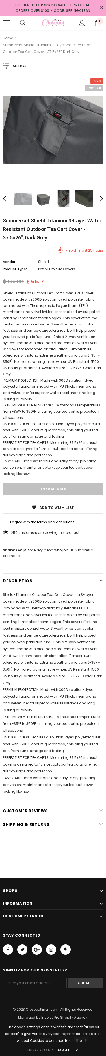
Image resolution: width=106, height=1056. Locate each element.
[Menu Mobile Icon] (6, 23)
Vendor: (9, 261)
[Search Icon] (22, 23)
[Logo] (53, 22)
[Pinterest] (65, 949)
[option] (53, 128)
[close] (101, 8)
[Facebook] (8, 949)
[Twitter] (22, 949)
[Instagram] (51, 949)
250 (14, 532)
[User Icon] (82, 23)
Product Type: (15, 269)
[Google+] (37, 949)
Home (8, 38)
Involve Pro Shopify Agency (64, 1017)
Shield (43, 261)
